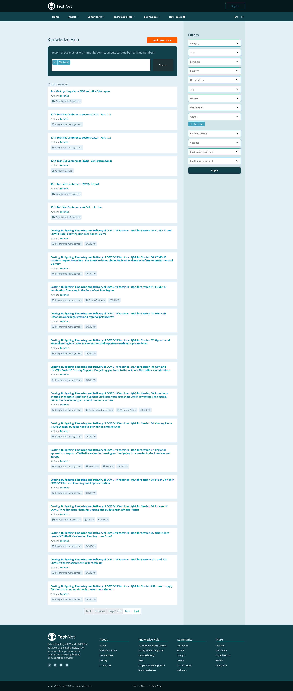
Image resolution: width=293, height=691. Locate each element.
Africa (91, 519)
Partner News (184, 665)
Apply (214, 170)
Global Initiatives (147, 670)
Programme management (68, 124)
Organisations (223, 655)
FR (242, 16)
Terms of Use (138, 686)
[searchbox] (102, 67)
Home (55, 16)
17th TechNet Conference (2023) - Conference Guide (81, 161)
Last (136, 611)
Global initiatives (63, 170)
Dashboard (182, 645)
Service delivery (146, 655)
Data (140, 660)
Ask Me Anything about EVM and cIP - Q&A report (80, 91)
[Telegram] (61, 665)
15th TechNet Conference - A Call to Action (76, 207)
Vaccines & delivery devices (152, 645)
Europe (109, 466)
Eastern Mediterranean (101, 409)
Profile (219, 660)
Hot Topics (175, 16)
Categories (221, 665)
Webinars (182, 670)
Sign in (235, 6)
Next (127, 611)
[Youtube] (67, 665)
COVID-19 (91, 243)
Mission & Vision (108, 650)
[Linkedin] (55, 665)
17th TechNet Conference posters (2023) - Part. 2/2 (81, 114)
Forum (180, 650)
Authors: (55, 95)
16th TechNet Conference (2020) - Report (75, 184)
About (103, 645)
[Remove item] (55, 62)
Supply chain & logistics (68, 101)
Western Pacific (128, 409)
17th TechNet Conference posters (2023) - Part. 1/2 (81, 137)
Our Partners (106, 655)
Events (180, 660)
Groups (181, 655)
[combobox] (101, 65)
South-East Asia (97, 300)
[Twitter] (49, 665)
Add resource (161, 40)
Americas (93, 466)
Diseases (220, 645)
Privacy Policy (155, 686)
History (103, 660)
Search (163, 65)
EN (236, 16)
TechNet (64, 95)
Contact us (105, 665)
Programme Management (151, 665)
